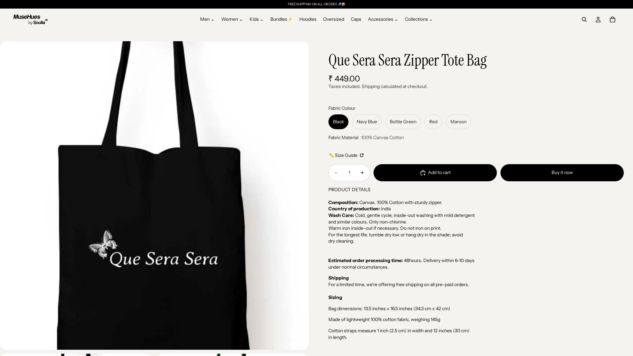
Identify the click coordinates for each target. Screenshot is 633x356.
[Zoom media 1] (154, 195)
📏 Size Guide (343, 155)
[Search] (584, 19)
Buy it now (562, 172)
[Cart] (612, 19)
